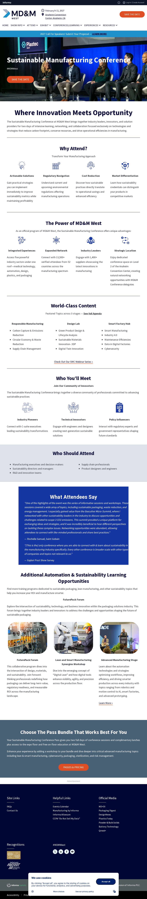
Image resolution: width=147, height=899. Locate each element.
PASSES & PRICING (73, 767)
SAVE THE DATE (132, 14)
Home (5, 25)
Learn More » (106, 703)
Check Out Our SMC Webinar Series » (73, 361)
